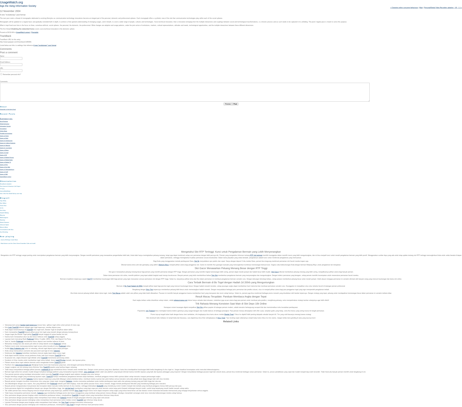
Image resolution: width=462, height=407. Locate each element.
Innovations (3, 128)
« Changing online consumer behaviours (404, 8)
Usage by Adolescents (6, 140)
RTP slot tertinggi (256, 255)
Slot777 (90, 279)
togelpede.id (45, 369)
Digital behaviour (4, 123)
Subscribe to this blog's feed (8, 109)
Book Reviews (4, 121)
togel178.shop (60, 360)
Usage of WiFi (4, 174)
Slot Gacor (275, 272)
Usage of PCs (4, 164)
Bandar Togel (229, 314)
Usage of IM (3, 155)
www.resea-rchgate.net (23, 365)
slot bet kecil (69, 388)
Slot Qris (200, 307)
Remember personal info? (11, 74)
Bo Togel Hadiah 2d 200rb (133, 286)
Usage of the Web (5, 167)
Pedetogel (30, 339)
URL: (1, 68)
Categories (6, 119)
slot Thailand (150, 311)
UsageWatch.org (11, 2)
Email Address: (5, 62)
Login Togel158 (13, 327)
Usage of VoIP (4, 172)
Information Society (5, 126)
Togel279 (58, 355)
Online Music (3, 131)
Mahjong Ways (164, 265)
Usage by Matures (5, 145)
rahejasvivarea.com (180, 300)
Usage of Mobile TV (5, 162)
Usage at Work (4, 138)
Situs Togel (221, 318)
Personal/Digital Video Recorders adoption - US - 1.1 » (443, 8)
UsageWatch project (23, 32)
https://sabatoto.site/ (17, 348)
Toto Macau (116, 293)
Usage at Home (4, 136)
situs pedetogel (89, 372)
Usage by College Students (7, 143)
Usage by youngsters (6, 148)
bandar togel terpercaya (28, 325)
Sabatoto (57, 351)
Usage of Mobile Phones (7, 157)
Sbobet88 (100, 386)
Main (421, 8)
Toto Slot (214, 275)
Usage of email (4, 152)
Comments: (4, 81)
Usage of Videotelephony (7, 169)
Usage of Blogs (4, 150)
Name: (2, 56)
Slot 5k (196, 261)
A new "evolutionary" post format (44, 45)
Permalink (34, 32)
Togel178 (46, 367)
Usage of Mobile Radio (6, 160)
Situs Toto (149, 289)
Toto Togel (65, 402)
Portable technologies (6, 133)
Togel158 (29, 330)
